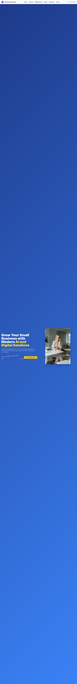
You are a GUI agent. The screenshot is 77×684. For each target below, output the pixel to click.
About (25, 2)
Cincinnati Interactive (10, 2)
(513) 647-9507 (31, 357)
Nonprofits (51, 2)
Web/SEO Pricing (38, 2)
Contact (57, 2)
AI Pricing (31, 2)
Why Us (45, 2)
